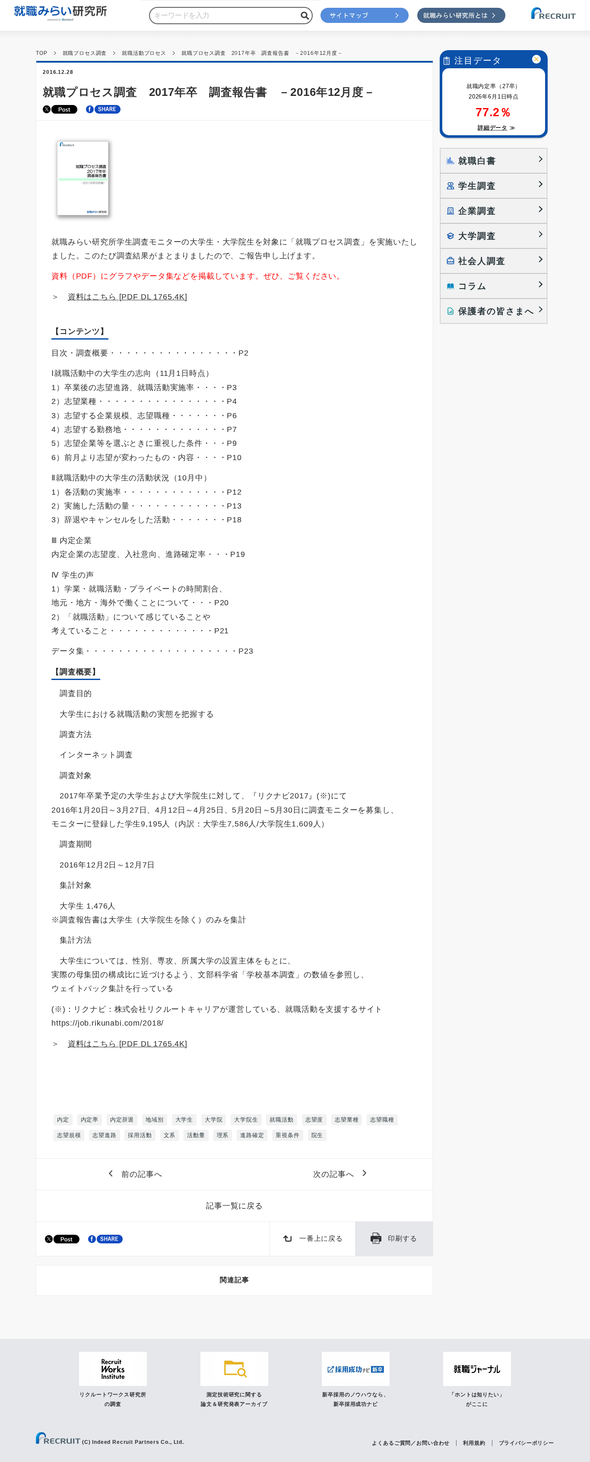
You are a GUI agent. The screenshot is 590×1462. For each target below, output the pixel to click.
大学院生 (246, 1119)
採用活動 (140, 1135)
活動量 (196, 1135)
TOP (42, 53)
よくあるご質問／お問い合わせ (411, 1443)
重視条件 (287, 1135)
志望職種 (382, 1119)
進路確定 (252, 1135)
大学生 (184, 1119)
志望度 (314, 1119)
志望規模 (69, 1135)
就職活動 (281, 1119)
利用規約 (474, 1443)
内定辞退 (122, 1119)
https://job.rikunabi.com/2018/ (107, 1023)
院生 (317, 1135)
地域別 (155, 1119)
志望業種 (346, 1119)
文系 (170, 1135)
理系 (223, 1135)
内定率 (90, 1119)
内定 (63, 1119)
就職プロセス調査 (85, 53)
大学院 (214, 1119)
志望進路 (104, 1135)
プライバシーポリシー (526, 1443)
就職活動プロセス (144, 53)
